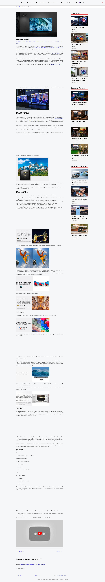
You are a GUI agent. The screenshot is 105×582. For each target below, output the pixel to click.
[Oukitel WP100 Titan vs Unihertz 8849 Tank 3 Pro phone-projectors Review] (79, 191)
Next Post (59, 551)
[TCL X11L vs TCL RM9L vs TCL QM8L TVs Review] (79, 55)
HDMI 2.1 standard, (45, 48)
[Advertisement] (39, 76)
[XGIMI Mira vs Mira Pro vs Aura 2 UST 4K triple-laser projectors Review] (79, 96)
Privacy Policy (19, 575)
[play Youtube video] (39, 533)
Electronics (29, 3)
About (75, 3)
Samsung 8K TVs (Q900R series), (57, 64)
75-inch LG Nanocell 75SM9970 (31, 120)
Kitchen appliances (52, 3)
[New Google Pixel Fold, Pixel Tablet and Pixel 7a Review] (79, 229)
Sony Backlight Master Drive (47, 42)
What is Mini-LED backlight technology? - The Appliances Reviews (32, 564)
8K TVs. (60, 63)
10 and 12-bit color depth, (54, 48)
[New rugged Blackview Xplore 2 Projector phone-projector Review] (79, 174)
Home (22, 3)
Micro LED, (26, 49)
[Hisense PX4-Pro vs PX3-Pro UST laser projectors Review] (79, 115)
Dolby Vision (26, 63)
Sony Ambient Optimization (36, 42)
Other (62, 3)
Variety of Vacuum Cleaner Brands (59, 575)
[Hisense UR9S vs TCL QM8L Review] (79, 38)
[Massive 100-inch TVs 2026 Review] (79, 21)
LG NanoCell (28, 42)
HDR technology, (37, 48)
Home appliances (40, 3)
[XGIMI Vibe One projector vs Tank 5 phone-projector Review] (79, 132)
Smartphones (76, 171)
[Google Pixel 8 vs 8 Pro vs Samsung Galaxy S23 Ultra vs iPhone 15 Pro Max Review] (79, 210)
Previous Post (21, 551)
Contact (69, 3)
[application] (32, 3)
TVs (20, 7)
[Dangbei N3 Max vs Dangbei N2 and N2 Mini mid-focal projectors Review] (79, 149)
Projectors (75, 92)
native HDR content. (55, 53)
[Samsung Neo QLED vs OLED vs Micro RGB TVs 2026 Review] (79, 72)
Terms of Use (37, 575)
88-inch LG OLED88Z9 (59, 119)
